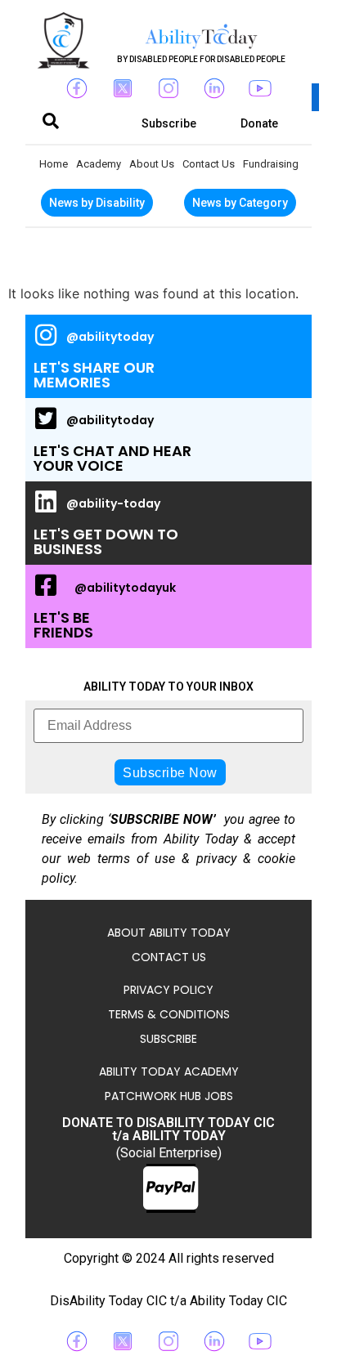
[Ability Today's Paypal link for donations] (170, 1188)
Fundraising (271, 164)
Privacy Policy (168, 990)
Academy (98, 164)
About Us (151, 164)
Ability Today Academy (169, 1071)
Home (53, 164)
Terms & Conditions (169, 1014)
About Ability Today (169, 932)
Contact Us (208, 164)
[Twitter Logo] (122, 88)
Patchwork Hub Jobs (169, 1096)
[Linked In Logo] (214, 88)
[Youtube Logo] (260, 88)
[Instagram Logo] (168, 88)
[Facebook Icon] (77, 88)
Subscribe (168, 1039)
